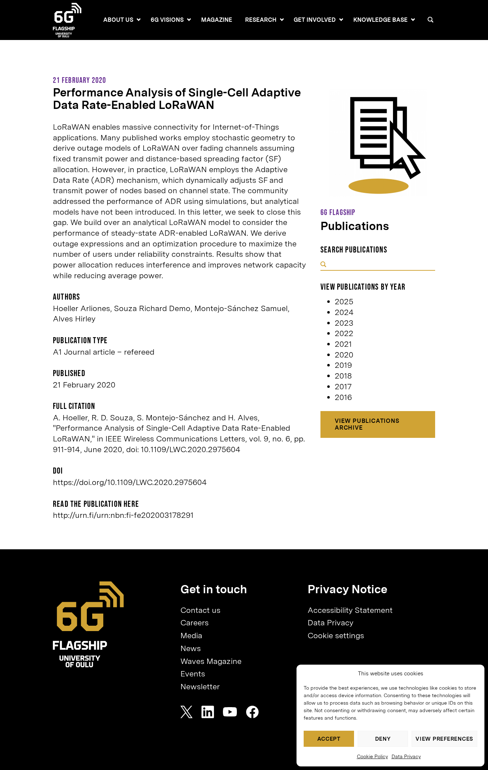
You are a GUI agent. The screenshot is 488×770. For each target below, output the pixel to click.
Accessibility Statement (350, 610)
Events (192, 673)
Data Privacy (406, 756)
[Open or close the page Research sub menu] (282, 19)
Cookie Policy (372, 756)
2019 (343, 365)
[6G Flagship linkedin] (207, 712)
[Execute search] (323, 265)
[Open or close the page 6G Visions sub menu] (189, 19)
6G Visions (167, 19)
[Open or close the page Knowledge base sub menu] (413, 19)
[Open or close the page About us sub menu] (138, 19)
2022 (344, 333)
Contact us (200, 610)
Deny (383, 739)
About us (118, 19)
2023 (344, 323)
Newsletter (200, 686)
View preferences (444, 739)
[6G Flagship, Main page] (88, 624)
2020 (344, 354)
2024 (344, 312)
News (190, 648)
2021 (343, 344)
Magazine (216, 19)
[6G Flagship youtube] (230, 712)
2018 (343, 375)
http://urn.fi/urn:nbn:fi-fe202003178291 (123, 515)
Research (261, 19)
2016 (343, 397)
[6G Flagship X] (186, 712)
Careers (194, 622)
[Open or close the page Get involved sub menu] (341, 19)
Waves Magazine (210, 661)
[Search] (430, 19)
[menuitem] (118, 20)
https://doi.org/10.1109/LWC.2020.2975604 (130, 482)
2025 (344, 301)
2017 (343, 386)
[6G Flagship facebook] (252, 712)
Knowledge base (380, 19)
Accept (328, 739)
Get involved (315, 19)
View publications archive (367, 424)
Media (191, 635)
